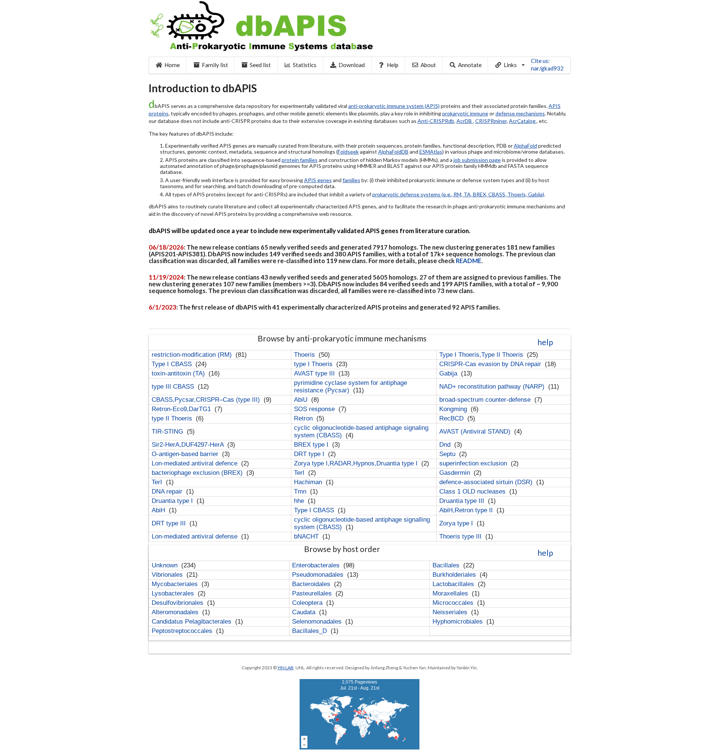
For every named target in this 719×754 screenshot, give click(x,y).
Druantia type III (462, 500)
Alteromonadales (176, 612)
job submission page (477, 160)
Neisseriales (451, 612)
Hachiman (309, 482)
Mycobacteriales (176, 584)
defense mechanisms (520, 113)
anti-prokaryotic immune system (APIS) (394, 106)
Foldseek (348, 151)
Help (392, 64)
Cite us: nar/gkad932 (547, 64)
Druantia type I (173, 500)
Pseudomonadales (318, 574)
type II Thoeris (173, 418)
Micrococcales (454, 602)
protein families (300, 160)
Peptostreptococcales (183, 630)
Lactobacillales (454, 584)
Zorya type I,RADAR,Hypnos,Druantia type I (356, 463)
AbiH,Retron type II (467, 510)
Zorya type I (457, 523)
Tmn (301, 491)
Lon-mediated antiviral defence (195, 463)
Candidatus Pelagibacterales (192, 621)
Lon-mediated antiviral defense (195, 536)
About (428, 64)
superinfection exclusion (474, 463)
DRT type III (170, 523)
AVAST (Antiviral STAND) (475, 431)
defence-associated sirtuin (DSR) (486, 482)
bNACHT (307, 536)
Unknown (165, 565)
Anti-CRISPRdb (436, 121)
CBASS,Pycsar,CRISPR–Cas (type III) (207, 399)
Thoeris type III (461, 536)
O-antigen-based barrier (186, 454)
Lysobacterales (174, 593)
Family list (215, 64)
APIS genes (318, 180)
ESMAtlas (430, 151)
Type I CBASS (173, 364)
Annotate (470, 64)
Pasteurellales (313, 593)
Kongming (454, 409)
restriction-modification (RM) (193, 354)
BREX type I (312, 444)
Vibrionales (168, 574)
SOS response (315, 409)
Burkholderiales (455, 574)
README (468, 261)
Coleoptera (308, 602)
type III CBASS (174, 386)
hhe (300, 500)
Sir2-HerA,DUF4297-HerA (188, 444)
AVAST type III (315, 373)
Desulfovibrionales (178, 602)
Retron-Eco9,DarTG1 (182, 409)
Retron (304, 418)
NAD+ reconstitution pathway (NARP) (492, 386)
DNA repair (168, 491)
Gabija (449, 373)
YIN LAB (285, 667)
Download (352, 64)
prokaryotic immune (465, 113)
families (351, 180)
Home (172, 64)
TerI (300, 472)
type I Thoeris (314, 364)
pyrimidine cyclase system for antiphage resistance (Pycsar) (350, 386)
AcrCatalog (523, 121)
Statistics (304, 64)
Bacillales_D (310, 630)
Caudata (304, 612)
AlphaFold (525, 145)
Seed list (260, 64)
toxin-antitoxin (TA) (179, 373)
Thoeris (305, 354)
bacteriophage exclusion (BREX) (198, 472)
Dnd (445, 444)
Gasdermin (455, 472)
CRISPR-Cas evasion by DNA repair (491, 364)
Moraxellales (451, 593)
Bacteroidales (312, 584)
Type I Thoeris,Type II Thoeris (482, 354)
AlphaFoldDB (393, 151)
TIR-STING (168, 431)
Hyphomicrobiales (459, 621)
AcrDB (464, 121)
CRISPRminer (491, 121)
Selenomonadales (317, 621)
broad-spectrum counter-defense (486, 399)
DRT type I (310, 454)
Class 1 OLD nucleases (473, 491)
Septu (448, 454)
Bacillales (447, 565)
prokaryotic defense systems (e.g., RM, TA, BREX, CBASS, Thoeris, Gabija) (458, 194)
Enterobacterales (317, 565)
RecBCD (452, 418)
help (545, 342)
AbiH (159, 510)
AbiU (301, 399)
